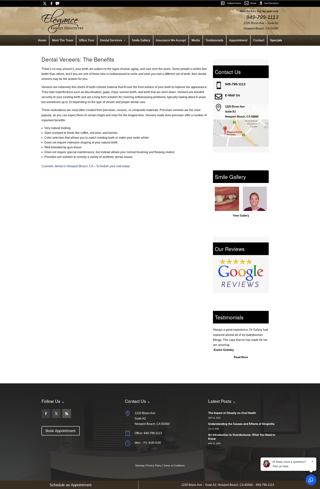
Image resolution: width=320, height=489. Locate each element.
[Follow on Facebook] (51, 3)
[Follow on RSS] (58, 3)
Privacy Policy (154, 465)
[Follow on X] (44, 3)
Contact (258, 40)
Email (253, 3)
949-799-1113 (235, 84)
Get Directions (271, 3)
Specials (276, 40)
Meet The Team (62, 40)
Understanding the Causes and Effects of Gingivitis (241, 424)
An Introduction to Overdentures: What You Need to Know (241, 437)
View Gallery (241, 215)
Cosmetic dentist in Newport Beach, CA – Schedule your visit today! (85, 166)
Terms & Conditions (174, 465)
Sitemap (140, 465)
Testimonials (214, 40)
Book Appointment (61, 431)
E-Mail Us (232, 95)
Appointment (238, 40)
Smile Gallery (141, 40)
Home (42, 40)
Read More (241, 357)
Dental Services (111, 40)
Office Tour (86, 40)
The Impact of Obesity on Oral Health (232, 413)
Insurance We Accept (171, 40)
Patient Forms (234, 3)
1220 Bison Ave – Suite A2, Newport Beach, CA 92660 (217, 484)
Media (195, 40)
